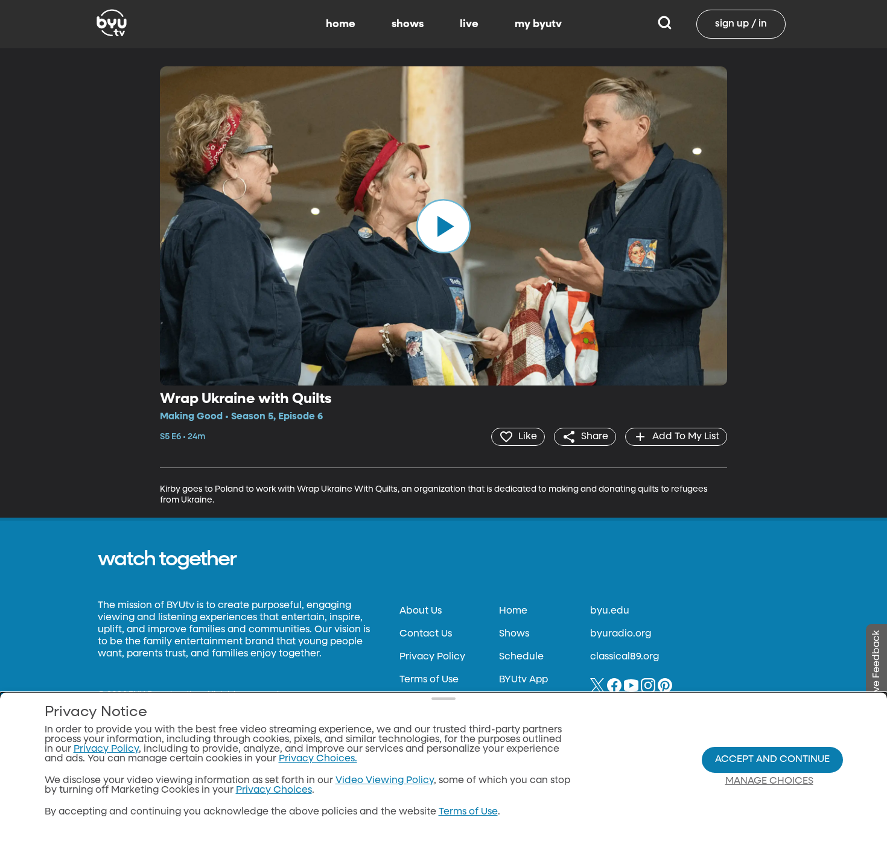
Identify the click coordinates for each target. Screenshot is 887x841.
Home (513, 611)
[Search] (664, 24)
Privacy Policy (432, 657)
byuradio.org (620, 634)
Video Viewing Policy (384, 780)
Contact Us (425, 634)
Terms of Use (429, 680)
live (469, 24)
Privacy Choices (274, 790)
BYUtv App (523, 680)
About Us (420, 611)
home (340, 24)
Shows (514, 634)
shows (408, 24)
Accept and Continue (772, 759)
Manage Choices (769, 781)
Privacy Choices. (318, 759)
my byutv (538, 24)
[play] (443, 225)
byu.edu (609, 611)
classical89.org (624, 657)
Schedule (521, 657)
